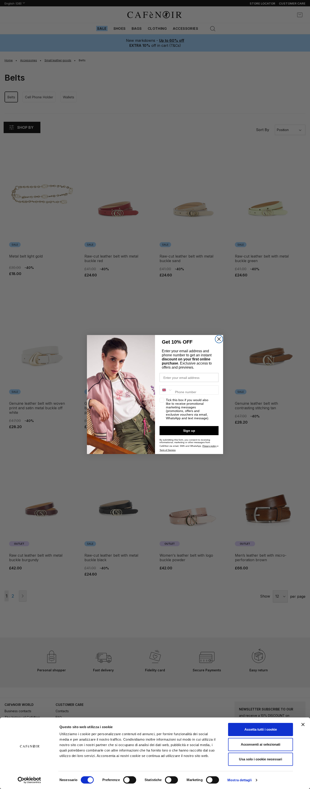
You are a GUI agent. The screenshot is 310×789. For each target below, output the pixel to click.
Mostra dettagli (239, 780)
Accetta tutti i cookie (260, 729)
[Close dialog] (219, 339)
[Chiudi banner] (303, 724)
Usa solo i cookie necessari (260, 759)
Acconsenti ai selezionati (260, 744)
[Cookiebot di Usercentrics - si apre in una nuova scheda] (29, 780)
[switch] (129, 780)
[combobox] (166, 390)
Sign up (189, 430)
